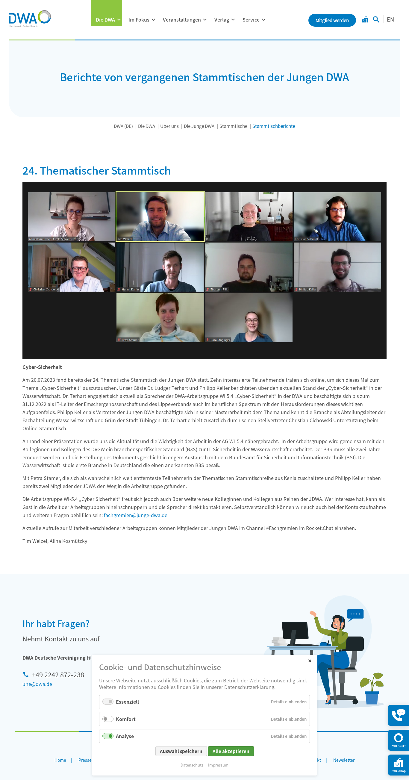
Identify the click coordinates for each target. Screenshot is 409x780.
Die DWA (105, 19)
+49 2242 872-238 (58, 674)
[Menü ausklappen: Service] (263, 19)
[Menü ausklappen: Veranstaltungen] (204, 19)
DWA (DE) (123, 126)
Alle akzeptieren (231, 751)
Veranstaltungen (182, 19)
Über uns (169, 126)
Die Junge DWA (199, 126)
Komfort (126, 719)
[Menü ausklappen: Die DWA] (118, 19)
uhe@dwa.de (37, 683)
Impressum (218, 765)
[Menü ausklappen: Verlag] (233, 19)
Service (251, 19)
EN (390, 19)
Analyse (125, 736)
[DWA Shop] (365, 20)
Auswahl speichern (181, 751)
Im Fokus (138, 19)
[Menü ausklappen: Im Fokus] (153, 19)
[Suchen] (376, 20)
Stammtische (233, 126)
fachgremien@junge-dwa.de (135, 515)
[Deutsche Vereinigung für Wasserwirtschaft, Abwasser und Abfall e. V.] (30, 18)
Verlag (221, 19)
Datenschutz (192, 765)
